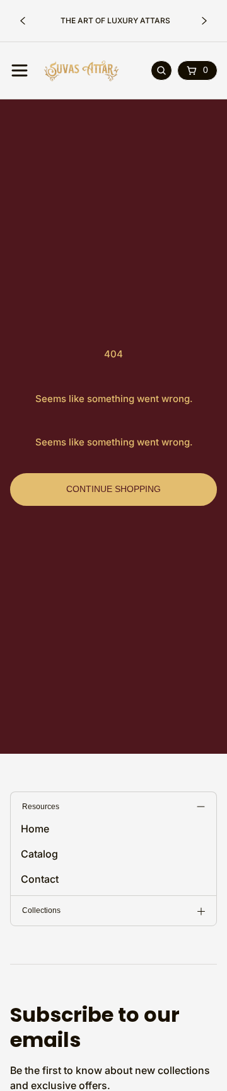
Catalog (39, 854)
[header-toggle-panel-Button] (19, 70)
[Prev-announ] (22, 20)
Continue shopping (113, 489)
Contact (40, 879)
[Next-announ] (204, 20)
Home (35, 828)
